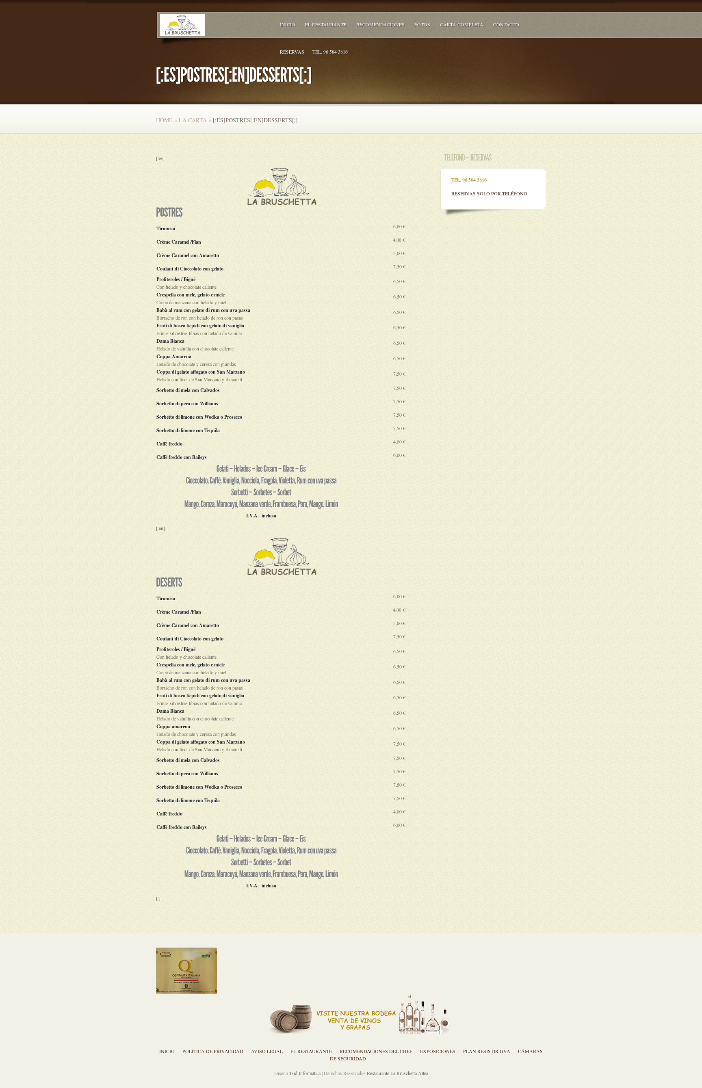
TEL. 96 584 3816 (330, 51)
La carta (193, 120)
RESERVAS (292, 51)
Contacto (506, 24)
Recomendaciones (380, 24)
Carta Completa (461, 24)
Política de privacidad (212, 1051)
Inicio (287, 24)
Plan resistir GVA (486, 1051)
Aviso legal (267, 1051)
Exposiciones (437, 1051)
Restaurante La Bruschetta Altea (397, 1073)
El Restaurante (326, 24)
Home (164, 120)
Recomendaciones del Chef (376, 1051)
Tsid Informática (305, 1073)
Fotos (422, 24)
